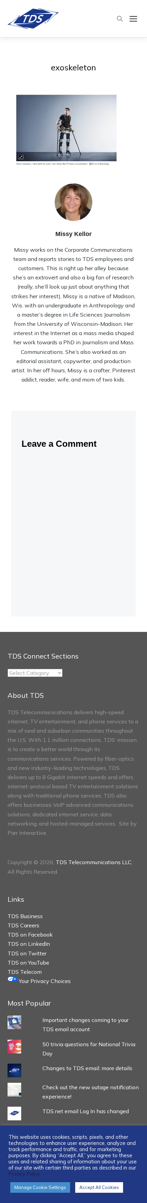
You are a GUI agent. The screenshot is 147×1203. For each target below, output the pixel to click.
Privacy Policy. (25, 1174)
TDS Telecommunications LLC (94, 862)
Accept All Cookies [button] (99, 1187)
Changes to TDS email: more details (87, 1068)
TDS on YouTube (28, 962)
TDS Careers (23, 925)
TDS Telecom (25, 971)
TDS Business (25, 916)
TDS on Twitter (27, 953)
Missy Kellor (73, 234)
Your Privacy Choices (44, 981)
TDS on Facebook (30, 934)
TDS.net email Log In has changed (85, 1111)
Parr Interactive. (27, 832)
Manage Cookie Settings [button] (40, 1187)
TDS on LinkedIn (29, 943)
